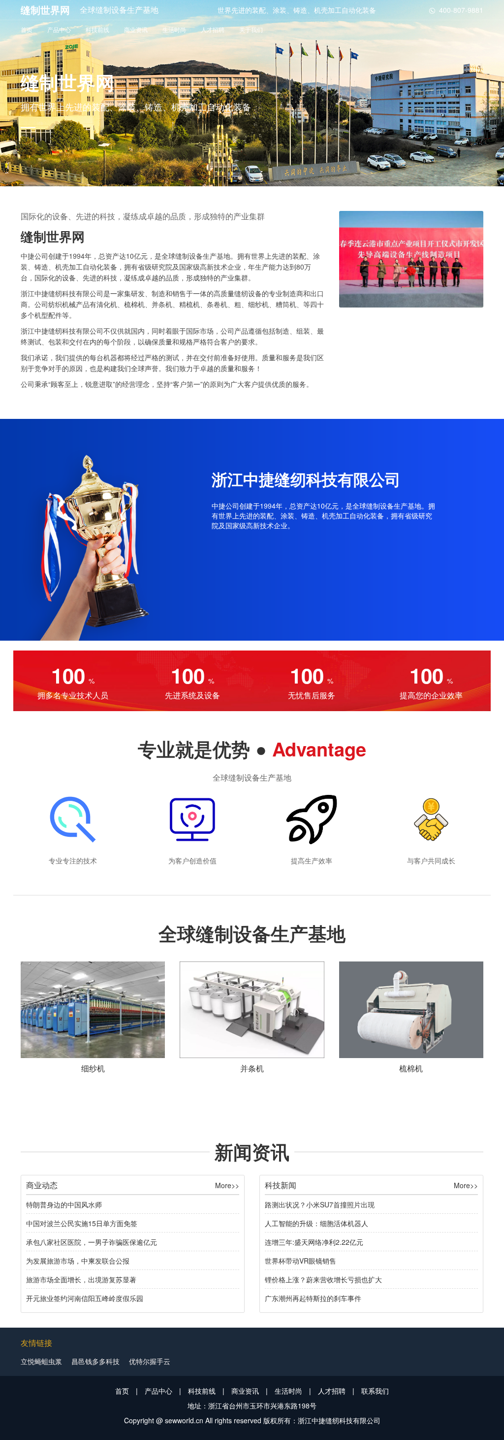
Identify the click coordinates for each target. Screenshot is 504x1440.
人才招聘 (212, 29)
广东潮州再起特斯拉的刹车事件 (313, 1298)
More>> (227, 1185)
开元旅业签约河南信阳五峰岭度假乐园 (84, 1298)
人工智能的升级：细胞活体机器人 (316, 1223)
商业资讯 (136, 29)
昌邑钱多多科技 (95, 1361)
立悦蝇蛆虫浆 (41, 1361)
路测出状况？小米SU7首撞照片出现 (320, 1204)
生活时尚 (174, 29)
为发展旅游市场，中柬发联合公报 (77, 1261)
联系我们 (375, 1391)
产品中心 (59, 29)
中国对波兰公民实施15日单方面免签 (81, 1223)
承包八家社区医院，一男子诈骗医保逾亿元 (91, 1242)
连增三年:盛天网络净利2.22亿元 (314, 1242)
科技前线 (97, 29)
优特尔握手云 (149, 1361)
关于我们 (251, 29)
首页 (26, 29)
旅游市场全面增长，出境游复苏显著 (81, 1279)
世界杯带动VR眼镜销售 (300, 1261)
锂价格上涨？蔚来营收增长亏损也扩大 (323, 1279)
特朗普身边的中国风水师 (64, 1204)
